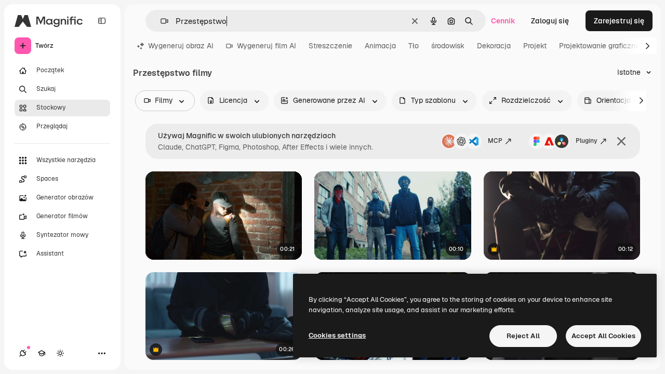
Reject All (523, 335)
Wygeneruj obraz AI (181, 45)
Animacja (380, 45)
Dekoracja (494, 45)
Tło (413, 45)
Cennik (503, 20)
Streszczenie (330, 45)
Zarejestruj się (619, 20)
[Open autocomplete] (160, 21)
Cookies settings (337, 335)
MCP (495, 141)
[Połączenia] (23, 353)
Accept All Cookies (603, 335)
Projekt (535, 45)
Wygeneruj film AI (266, 45)
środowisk (447, 45)
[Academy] (41, 353)
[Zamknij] (621, 141)
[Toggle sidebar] (102, 20)
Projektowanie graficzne (599, 45)
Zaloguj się (550, 20)
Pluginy (586, 141)
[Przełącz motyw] (60, 353)
